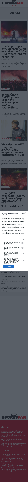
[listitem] (14, 240)
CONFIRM (8, 266)
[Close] (25, 213)
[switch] (22, 243)
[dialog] (14, 241)
